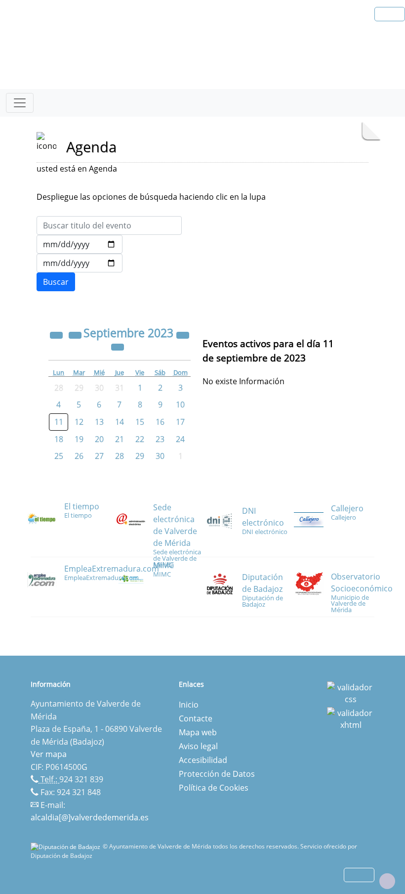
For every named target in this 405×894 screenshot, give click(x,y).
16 (160, 421)
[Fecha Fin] (79, 263)
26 (79, 455)
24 (180, 439)
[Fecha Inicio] (79, 244)
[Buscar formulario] (56, 281)
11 (58, 421)
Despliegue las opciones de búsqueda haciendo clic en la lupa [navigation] (151, 196)
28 (119, 455)
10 (180, 404)
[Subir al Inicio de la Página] (387, 881)
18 (58, 439)
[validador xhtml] (350, 718)
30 (160, 455)
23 (160, 439)
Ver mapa (49, 754)
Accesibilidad (203, 760)
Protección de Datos (217, 773)
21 (119, 439)
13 (99, 421)
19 (79, 439)
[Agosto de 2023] (76, 334)
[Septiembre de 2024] (182, 334)
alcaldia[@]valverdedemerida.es (90, 817)
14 (119, 421)
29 (139, 455)
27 (99, 455)
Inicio (189, 704)
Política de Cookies (213, 787)
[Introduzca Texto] (109, 225)
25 (58, 455)
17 (180, 421)
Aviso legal (198, 746)
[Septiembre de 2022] (57, 334)
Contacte (195, 718)
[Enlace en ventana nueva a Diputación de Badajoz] (67, 846)
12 (79, 421)
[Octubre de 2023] (117, 346)
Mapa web (198, 732)
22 (139, 439)
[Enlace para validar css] (350, 692)
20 (99, 439)
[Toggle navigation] (20, 103)
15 (139, 421)
